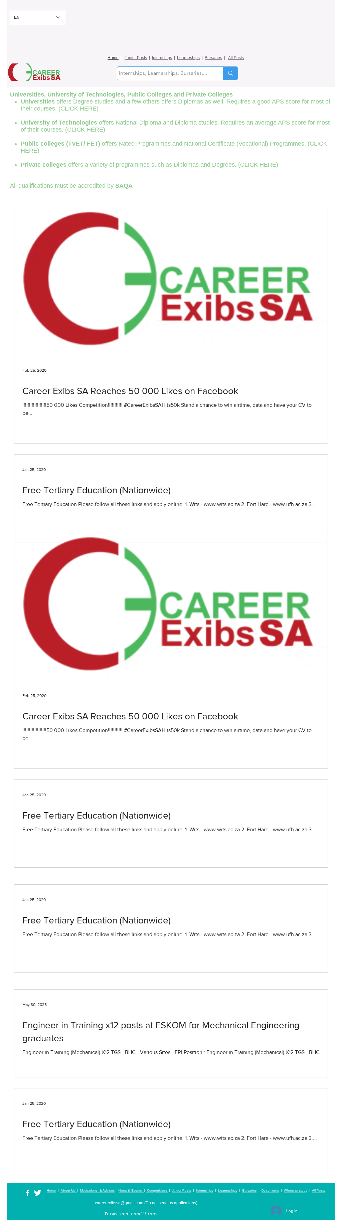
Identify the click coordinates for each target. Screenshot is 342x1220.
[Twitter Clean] (37, 1193)
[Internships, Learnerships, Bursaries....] (230, 73)
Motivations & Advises (97, 1190)
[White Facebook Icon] (27, 1193)
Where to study (295, 1190)
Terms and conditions (131, 1214)
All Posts (236, 57)
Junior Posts (136, 57)
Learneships (188, 57)
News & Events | (132, 1190)
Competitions (157, 1190)
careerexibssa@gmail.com (119, 1203)
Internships (162, 57)
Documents (270, 1190)
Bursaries (213, 57)
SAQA (124, 185)
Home (113, 57)
